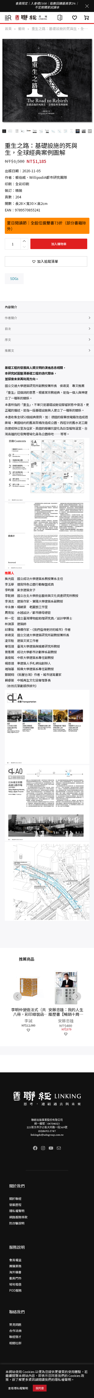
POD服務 (15, 1290)
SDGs (14, 278)
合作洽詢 (15, 1330)
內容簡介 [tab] (11, 307)
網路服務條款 (18, 1217)
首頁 (8, 28)
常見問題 (15, 1324)
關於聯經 (15, 1198)
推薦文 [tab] (9, 350)
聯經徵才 (15, 1336)
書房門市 (15, 1278)
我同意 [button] (39, 1388)
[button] (46, 261)
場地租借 (15, 1284)
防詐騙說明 (16, 1223)
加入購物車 (58, 244)
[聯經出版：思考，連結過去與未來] (47, 17)
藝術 (21, 28)
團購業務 (15, 1266)
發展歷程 (15, 1204)
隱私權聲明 (16, 1211)
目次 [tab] (8, 328)
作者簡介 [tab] (11, 318)
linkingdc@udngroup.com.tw (47, 1135)
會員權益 (15, 1260)
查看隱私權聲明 (18, 1388)
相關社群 (15, 1343)
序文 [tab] (8, 339)
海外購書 (15, 1272)
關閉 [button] (87, 6)
